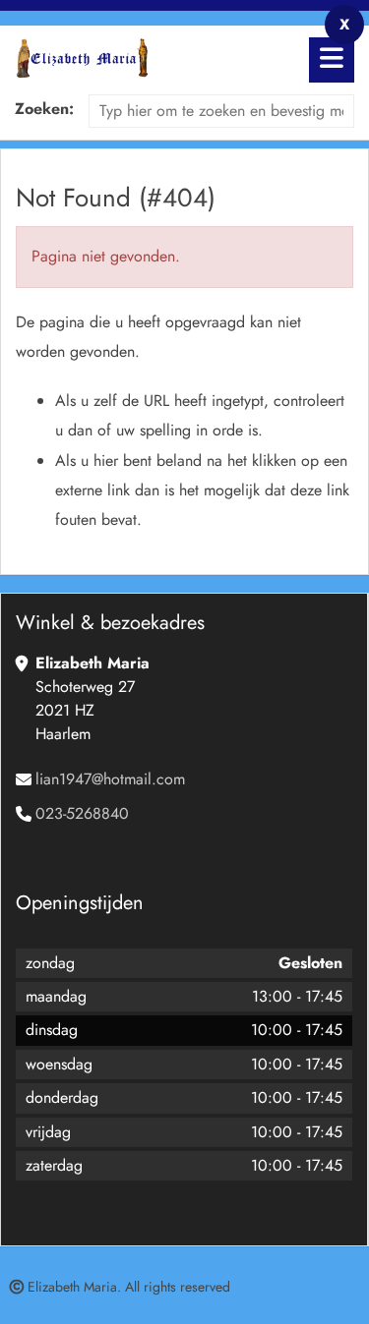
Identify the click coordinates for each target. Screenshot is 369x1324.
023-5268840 (82, 813)
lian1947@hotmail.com (110, 779)
